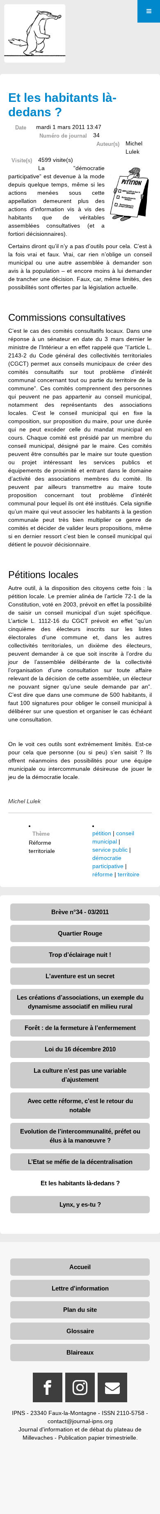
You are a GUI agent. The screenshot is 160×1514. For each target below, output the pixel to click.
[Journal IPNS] (35, 15)
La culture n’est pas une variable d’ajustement (80, 1075)
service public (110, 849)
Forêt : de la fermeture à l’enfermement (80, 1027)
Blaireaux (80, 1352)
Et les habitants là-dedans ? (80, 1183)
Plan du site (80, 1309)
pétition (101, 833)
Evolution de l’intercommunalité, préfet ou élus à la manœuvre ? (80, 1136)
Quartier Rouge (80, 933)
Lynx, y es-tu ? (80, 1204)
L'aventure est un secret (80, 975)
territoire (128, 874)
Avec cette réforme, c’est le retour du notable (80, 1105)
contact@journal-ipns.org (80, 1421)
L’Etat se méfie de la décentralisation (80, 1161)
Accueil (80, 1266)
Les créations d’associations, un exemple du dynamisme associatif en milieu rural (80, 1002)
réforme (102, 874)
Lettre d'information (80, 1288)
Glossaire (80, 1330)
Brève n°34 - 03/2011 (80, 911)
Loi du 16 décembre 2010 (80, 1049)
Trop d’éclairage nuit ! (80, 954)
